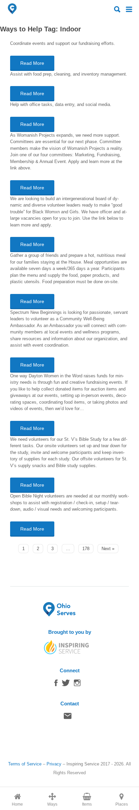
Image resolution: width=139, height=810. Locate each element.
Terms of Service (24, 763)
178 (85, 548)
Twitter (66, 684)
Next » (108, 548)
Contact (68, 717)
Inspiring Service (82, 763)
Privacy (54, 763)
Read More (32, 63)
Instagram (77, 684)
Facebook (56, 684)
